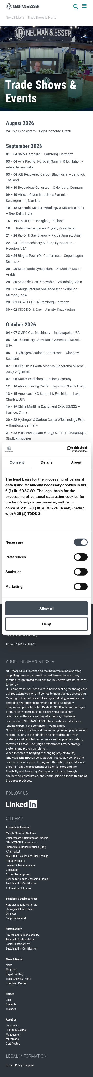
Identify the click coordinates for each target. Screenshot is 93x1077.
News (9, 965)
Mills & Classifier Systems (21, 833)
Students (11, 1004)
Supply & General (16, 918)
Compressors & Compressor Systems (27, 838)
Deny (46, 624)
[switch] (81, 557)
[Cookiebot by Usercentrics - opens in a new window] (67, 449)
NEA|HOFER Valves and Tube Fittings (27, 856)
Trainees (11, 1009)
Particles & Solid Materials (21, 904)
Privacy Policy (14, 1065)
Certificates (13, 1043)
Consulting (12, 870)
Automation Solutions (18, 888)
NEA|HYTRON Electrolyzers (21, 842)
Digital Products (15, 861)
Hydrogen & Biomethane (20, 909)
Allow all (46, 608)
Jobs (8, 999)
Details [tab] (46, 462)
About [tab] (76, 462)
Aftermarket (13, 851)
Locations (11, 1025)
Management (13, 1034)
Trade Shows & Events (18, 978)
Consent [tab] (17, 462)
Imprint (30, 1065)
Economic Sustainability (20, 939)
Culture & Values (16, 1030)
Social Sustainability (18, 944)
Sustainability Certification (21, 883)
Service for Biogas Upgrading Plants (27, 879)
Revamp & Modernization (20, 865)
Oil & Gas (11, 913)
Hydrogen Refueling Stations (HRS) (26, 847)
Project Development (18, 874)
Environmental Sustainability (22, 935)
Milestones (12, 1039)
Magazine (11, 969)
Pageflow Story (15, 974)
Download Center (16, 983)
